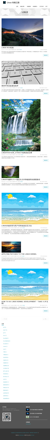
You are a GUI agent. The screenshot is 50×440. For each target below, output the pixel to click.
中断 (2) (4, 351)
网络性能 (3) (5, 390)
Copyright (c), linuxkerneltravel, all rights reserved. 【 (20, 432)
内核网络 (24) (6, 365)
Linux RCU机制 (8, 48)
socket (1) (5, 346)
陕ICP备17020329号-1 (34, 432)
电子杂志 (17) (6, 376)
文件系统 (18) (6, 368)
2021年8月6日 (44, 49)
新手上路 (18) (6, 371)
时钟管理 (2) (5, 373)
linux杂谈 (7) (5, 343)
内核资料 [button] (35, 6)
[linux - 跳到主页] (11, 2)
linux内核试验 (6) (6, 341)
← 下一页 (5, 319)
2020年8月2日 (44, 227)
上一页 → (45, 319)
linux (20, 49)
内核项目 (29, 6)
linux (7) (5, 335)
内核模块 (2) (5, 362)
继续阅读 (46, 55)
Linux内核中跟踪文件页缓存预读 (36, 409)
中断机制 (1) (5, 354)
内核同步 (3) (5, 360)
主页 (17, 6)
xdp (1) (4, 349)
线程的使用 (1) (6, 384)
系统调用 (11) (6, 382)
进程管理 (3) (5, 395)
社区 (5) (4, 379)
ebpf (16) (5, 330)
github (42, 6)
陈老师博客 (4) (6, 398)
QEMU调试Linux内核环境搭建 (36, 413)
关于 (46, 6)
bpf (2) (4, 327)
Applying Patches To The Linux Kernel (19, 254)
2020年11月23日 (44, 87)
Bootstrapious (21, 435)
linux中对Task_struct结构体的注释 (17, 153)
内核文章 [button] (22, 6)
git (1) (4, 332)
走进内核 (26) (6, 393)
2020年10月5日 (44, 154)
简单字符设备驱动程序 (10, 86)
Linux (23, 305)
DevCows (32, 435)
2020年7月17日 (44, 305)
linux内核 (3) (5, 338)
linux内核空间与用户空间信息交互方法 (17, 226)
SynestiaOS (28, 423)
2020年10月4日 (44, 181)
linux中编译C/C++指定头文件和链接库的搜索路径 (21, 179)
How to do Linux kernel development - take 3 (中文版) (25, 302)
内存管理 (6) (5, 357)
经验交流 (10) (6, 387)
